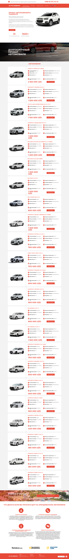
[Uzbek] (54, 5)
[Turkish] (53, 5)
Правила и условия (40, 5)
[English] (51, 5)
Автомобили (33, 5)
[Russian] (52, 5)
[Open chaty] (66, 556)
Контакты (46, 5)
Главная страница (26, 5)
